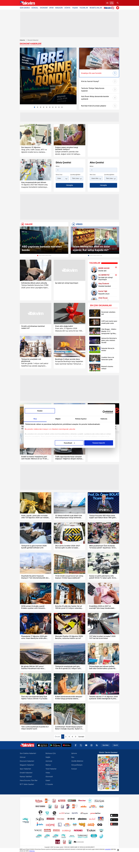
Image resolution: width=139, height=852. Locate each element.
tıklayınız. (32, 851)
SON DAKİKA (25, 8)
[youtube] (86, 745)
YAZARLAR (83, 8)
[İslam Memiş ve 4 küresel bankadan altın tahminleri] (52, 107)
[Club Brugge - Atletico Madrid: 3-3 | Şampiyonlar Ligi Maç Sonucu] (94, 331)
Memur (48, 765)
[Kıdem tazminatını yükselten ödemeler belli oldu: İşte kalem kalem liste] (58, 107)
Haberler (22, 40)
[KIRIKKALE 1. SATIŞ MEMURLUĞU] (61, 107)
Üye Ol (116, 745)
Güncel (22, 757)
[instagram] (91, 745)
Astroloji (49, 761)
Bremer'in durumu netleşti (107, 367)
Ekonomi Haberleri (27, 761)
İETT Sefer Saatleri (27, 784)
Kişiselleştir (68, 443)
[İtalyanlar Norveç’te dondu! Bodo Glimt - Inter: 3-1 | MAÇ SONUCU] (94, 349)
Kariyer (74, 769)
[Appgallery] (66, 745)
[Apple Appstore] (42, 745)
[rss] (96, 745)
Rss (72, 757)
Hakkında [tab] (104, 419)
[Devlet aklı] (94, 269)
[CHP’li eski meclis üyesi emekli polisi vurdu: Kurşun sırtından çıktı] (94, 322)
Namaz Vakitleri (26, 776)
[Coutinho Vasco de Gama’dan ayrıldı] (94, 358)
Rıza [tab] (35, 419)
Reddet (39, 411)
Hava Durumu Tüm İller (28, 780)
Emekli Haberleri (26, 773)
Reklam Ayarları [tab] (81, 419)
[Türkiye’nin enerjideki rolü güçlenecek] (35, 346)
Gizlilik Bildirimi (77, 761)
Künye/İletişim (76, 765)
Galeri (48, 780)
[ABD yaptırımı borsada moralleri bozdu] (44, 240)
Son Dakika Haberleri (28, 753)
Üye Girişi (105, 745)
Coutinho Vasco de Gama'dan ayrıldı (107, 358)
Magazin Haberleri (27, 765)
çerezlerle (108, 849)
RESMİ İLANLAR (96, 8)
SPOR (51, 8)
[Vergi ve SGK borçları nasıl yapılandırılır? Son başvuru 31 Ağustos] (35, 134)
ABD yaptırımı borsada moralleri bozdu (42, 248)
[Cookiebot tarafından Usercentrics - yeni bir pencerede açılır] (104, 412)
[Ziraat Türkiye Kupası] (117, 7)
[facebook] (75, 745)
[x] (81, 745)
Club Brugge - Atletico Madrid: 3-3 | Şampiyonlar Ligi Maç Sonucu (108, 331)
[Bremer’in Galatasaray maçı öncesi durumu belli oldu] (94, 367)
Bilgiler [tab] (58, 419)
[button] (22, 242)
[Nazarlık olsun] (94, 292)
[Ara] (117, 3)
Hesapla (69, 185)
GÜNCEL (34, 8)
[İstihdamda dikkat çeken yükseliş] (35, 270)
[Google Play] (55, 745)
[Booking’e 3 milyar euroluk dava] (69, 346)
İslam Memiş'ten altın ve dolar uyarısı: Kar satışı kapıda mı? (91, 248)
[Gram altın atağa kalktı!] (69, 313)
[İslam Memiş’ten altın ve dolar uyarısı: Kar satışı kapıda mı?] (95, 240)
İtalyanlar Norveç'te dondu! (107, 349)
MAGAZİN (59, 8)
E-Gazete (49, 784)
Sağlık (48, 757)
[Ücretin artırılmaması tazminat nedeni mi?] (35, 313)
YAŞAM (75, 8)
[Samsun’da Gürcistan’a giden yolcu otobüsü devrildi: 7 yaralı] (94, 340)
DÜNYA (67, 8)
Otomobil (49, 776)
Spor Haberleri (25, 769)
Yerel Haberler (51, 769)
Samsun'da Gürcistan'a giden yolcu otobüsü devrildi (109, 340)
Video (48, 773)
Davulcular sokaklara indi (108, 313)
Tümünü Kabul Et (98, 443)
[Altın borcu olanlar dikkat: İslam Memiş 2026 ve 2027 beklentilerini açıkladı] (37, 107)
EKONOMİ (44, 8)
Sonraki (81, 737)
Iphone (74, 753)
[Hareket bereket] (94, 285)
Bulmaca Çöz (51, 753)
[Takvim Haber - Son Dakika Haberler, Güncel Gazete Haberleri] (27, 3)
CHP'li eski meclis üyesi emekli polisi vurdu (109, 322)
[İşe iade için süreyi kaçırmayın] (69, 270)
